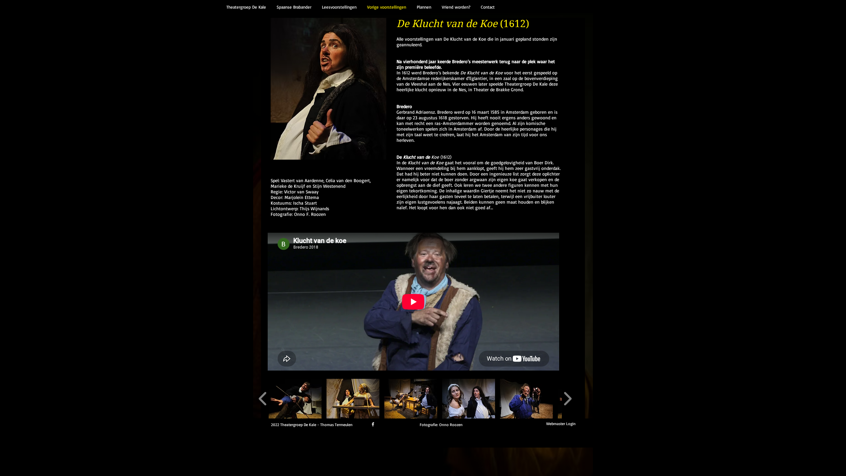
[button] (295, 398)
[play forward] (567, 399)
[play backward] (262, 399)
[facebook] (373, 424)
